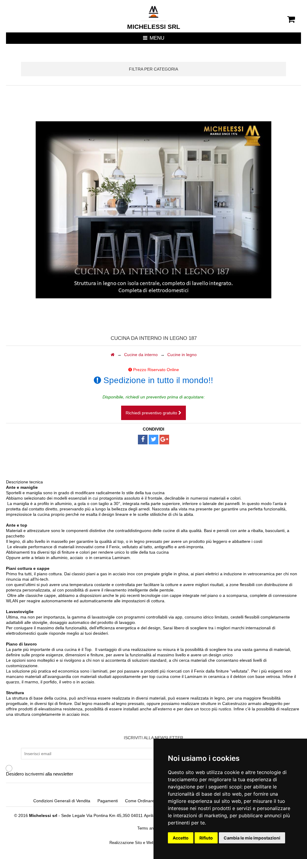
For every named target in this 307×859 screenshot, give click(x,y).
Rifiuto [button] (206, 837)
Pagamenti (107, 800)
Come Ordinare (139, 800)
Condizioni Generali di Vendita (61, 800)
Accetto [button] (181, 837)
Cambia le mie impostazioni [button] (252, 837)
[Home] (112, 354)
